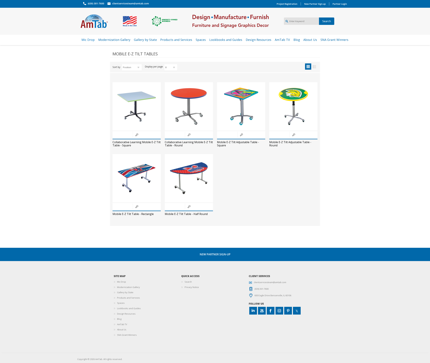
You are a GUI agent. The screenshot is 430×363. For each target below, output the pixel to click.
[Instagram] (279, 311)
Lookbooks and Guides (129, 308)
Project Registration (287, 3)
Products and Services (128, 297)
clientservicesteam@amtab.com (130, 3)
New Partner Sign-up (315, 3)
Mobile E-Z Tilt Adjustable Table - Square (238, 144)
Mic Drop (121, 281)
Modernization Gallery (128, 287)
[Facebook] (270, 311)
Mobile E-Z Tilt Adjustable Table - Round (290, 144)
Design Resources (126, 313)
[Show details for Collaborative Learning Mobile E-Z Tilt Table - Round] (189, 106)
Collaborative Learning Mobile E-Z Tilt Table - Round (189, 144)
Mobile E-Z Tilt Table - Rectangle (133, 214)
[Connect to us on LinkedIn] (253, 311)
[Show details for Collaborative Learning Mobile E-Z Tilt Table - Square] (137, 106)
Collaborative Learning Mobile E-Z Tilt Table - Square (137, 144)
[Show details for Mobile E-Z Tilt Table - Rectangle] (137, 178)
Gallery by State (125, 292)
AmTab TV (122, 324)
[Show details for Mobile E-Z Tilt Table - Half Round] (189, 178)
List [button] (314, 66)
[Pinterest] (288, 311)
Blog (119, 318)
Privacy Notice (192, 287)
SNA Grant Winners (127, 334)
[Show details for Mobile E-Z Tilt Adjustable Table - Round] (293, 106)
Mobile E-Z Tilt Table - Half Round (186, 214)
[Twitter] (297, 311)
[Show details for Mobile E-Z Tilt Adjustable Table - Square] (241, 106)
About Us (121, 329)
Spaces (121, 302)
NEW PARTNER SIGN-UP (215, 254)
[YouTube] (262, 311)
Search (188, 281)
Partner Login (340, 3)
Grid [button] (308, 66)
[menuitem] (147, 282)
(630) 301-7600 (96, 3)
